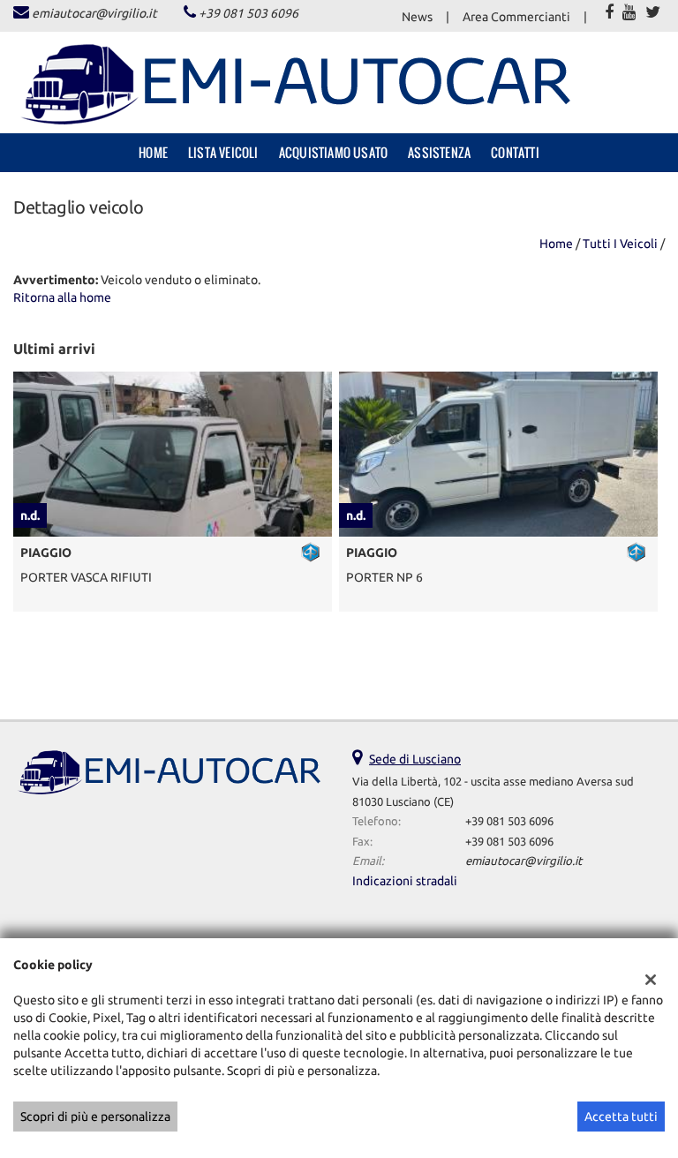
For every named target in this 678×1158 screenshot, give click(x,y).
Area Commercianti (516, 17)
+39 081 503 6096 (248, 13)
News (417, 17)
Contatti (515, 152)
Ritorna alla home (62, 297)
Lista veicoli (223, 152)
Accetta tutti (621, 1116)
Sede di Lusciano (415, 759)
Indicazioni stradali (404, 881)
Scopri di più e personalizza (95, 1116)
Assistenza (439, 152)
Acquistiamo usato (333, 152)
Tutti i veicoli (620, 244)
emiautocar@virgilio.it (94, 13)
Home (153, 152)
